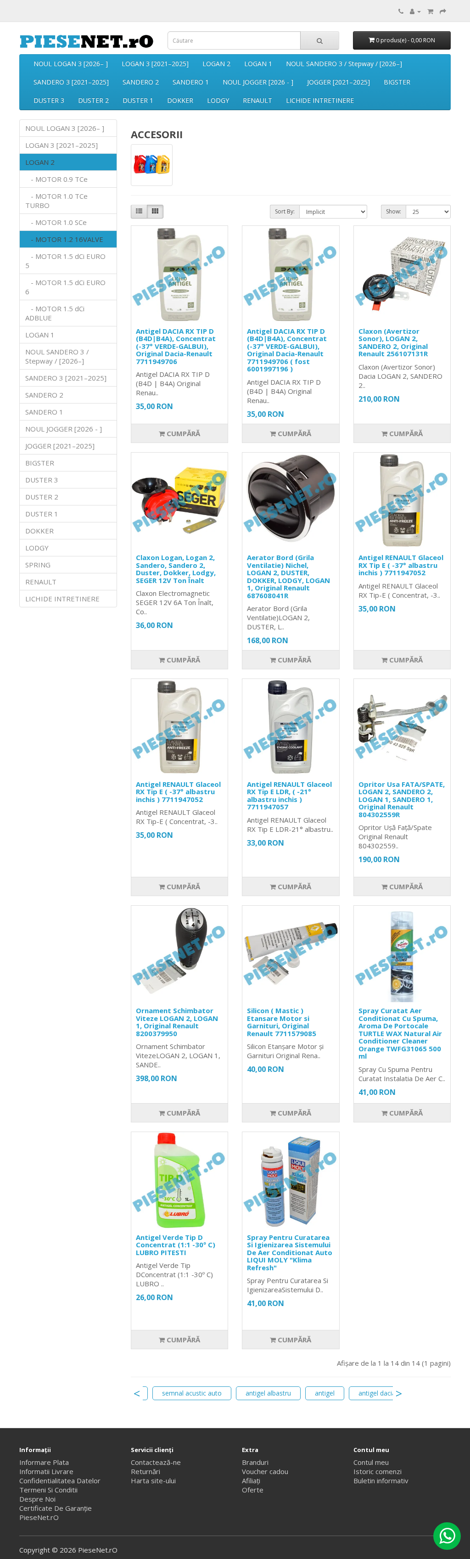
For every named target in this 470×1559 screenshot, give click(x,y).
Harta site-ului (153, 1480)
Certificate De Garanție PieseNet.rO (55, 1512)
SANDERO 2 (141, 82)
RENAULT (257, 100)
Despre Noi (37, 1498)
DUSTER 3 (49, 100)
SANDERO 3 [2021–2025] (71, 82)
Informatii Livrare (46, 1471)
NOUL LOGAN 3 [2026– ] (71, 63)
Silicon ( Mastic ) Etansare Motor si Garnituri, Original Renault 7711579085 (281, 1022)
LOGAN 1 (258, 63)
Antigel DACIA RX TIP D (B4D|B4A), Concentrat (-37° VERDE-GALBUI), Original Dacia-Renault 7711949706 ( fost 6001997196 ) (287, 350)
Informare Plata (44, 1462)
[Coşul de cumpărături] (430, 11)
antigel (325, 1393)
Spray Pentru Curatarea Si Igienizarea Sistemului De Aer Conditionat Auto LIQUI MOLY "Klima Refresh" (289, 1252)
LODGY (218, 100)
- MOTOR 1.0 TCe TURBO (56, 200)
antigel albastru (268, 1393)
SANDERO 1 (191, 82)
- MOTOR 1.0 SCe (56, 222)
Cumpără (182, 433)
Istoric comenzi (377, 1471)
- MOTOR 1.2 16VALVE (64, 239)
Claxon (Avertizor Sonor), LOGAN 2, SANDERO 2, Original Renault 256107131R (393, 342)
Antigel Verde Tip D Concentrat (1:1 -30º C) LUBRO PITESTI (175, 1245)
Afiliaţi (251, 1480)
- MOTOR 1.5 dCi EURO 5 (65, 261)
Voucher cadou (265, 1471)
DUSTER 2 (93, 100)
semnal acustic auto (192, 1393)
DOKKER (180, 100)
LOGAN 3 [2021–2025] (155, 63)
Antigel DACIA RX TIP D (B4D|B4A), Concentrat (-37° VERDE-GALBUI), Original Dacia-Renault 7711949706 (176, 346)
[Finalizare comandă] (443, 11)
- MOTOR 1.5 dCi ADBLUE (54, 313)
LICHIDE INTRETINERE (320, 100)
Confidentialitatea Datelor (60, 1480)
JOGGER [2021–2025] (338, 82)
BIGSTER (397, 82)
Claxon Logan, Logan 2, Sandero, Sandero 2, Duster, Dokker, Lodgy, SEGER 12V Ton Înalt (176, 569)
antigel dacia (377, 1393)
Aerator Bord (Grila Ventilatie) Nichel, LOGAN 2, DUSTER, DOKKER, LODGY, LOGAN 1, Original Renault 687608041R (288, 576)
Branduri (255, 1462)
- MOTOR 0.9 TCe (56, 179)
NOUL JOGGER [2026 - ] (258, 82)
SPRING (37, 564)
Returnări (145, 1471)
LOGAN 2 (216, 63)
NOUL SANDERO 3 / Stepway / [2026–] (344, 63)
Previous (137, 1393)
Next (399, 1393)
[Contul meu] (415, 11)
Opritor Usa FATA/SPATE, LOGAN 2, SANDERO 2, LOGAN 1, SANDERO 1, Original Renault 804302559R (401, 799)
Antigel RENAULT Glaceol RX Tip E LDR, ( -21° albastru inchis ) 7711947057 (289, 796)
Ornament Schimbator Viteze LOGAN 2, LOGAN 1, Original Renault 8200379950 (177, 1022)
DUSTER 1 (138, 100)
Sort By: (285, 211)
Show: (393, 211)
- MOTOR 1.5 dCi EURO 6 (65, 287)
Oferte (252, 1489)
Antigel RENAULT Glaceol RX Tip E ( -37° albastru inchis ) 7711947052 (400, 565)
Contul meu (371, 1462)
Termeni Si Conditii (48, 1489)
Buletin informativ (380, 1480)
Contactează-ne (156, 1462)
